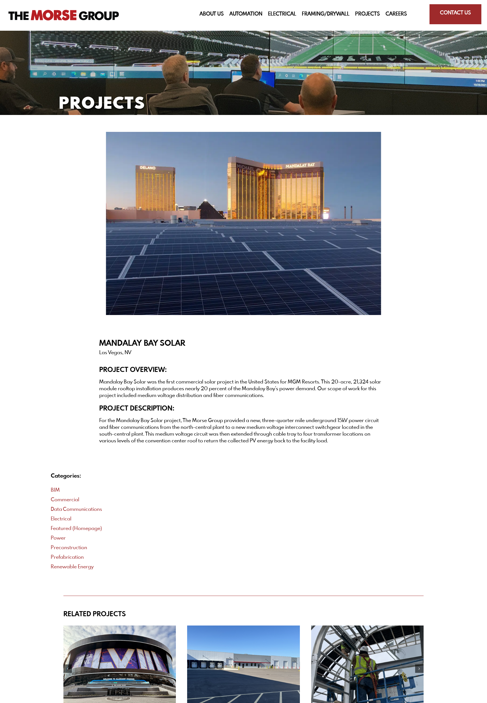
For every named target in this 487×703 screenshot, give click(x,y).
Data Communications (76, 509)
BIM (55, 490)
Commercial (65, 499)
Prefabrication (67, 557)
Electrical (61, 519)
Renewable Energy (72, 566)
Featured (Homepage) (76, 528)
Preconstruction (69, 547)
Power (58, 538)
